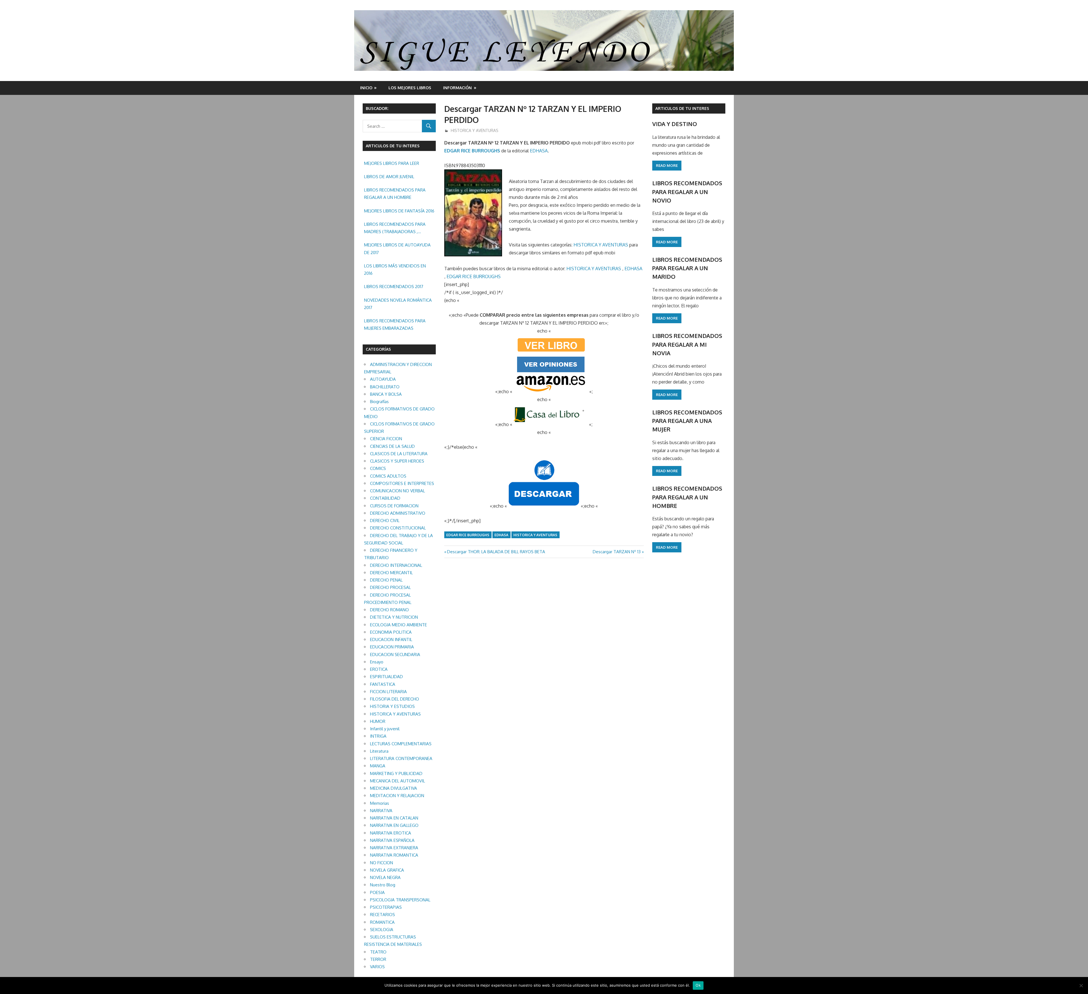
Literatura (379, 751)
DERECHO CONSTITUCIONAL (398, 528)
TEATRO (378, 952)
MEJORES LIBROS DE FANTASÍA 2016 (399, 211)
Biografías (379, 401)
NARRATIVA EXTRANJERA (394, 847)
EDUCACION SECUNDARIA (395, 654)
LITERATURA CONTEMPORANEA (401, 758)
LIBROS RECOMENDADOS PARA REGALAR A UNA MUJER (687, 420)
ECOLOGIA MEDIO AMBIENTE (398, 624)
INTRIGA (378, 736)
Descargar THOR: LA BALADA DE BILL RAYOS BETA (496, 551)
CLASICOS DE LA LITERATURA (399, 453)
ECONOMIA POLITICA (391, 632)
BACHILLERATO (385, 386)
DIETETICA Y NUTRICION (394, 617)
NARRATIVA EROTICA (390, 833)
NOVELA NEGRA (385, 877)
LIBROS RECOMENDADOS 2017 (393, 286)
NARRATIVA (381, 810)
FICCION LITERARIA (388, 691)
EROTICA (379, 669)
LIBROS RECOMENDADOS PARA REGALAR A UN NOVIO (687, 191)
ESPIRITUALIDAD (386, 676)
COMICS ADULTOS (388, 476)
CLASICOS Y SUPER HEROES (397, 461)
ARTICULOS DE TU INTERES (682, 108)
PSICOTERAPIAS (386, 907)
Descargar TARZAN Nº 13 (617, 551)
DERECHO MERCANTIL (391, 572)
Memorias (379, 803)
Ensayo (376, 662)
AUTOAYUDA (383, 379)
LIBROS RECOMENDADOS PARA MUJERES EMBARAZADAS (395, 324)
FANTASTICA (382, 684)
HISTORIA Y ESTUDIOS (392, 706)
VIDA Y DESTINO (674, 123)
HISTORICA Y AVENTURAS (474, 130)
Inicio (366, 87)
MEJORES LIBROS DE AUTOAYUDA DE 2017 (397, 248)
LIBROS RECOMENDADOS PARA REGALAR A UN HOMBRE (395, 193)
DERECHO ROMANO (389, 609)
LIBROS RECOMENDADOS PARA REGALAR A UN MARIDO (687, 268)
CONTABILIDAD (385, 498)
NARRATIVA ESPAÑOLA (392, 840)
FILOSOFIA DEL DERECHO (394, 699)
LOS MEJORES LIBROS (409, 87)
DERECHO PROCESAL (390, 587)
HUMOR (377, 721)
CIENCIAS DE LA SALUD (392, 446)
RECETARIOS (382, 914)
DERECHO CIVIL (385, 520)
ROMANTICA (382, 922)
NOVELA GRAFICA (387, 870)
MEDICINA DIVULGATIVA (393, 788)
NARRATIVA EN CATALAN (394, 818)
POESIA (377, 892)
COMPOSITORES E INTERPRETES (402, 483)
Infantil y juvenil (385, 728)
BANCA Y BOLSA (386, 394)
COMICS (378, 468)
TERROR (378, 959)
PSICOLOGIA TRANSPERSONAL (400, 900)
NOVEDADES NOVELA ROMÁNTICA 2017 (398, 303)
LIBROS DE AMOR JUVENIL (389, 176)
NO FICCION (381, 862)
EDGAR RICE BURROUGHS (472, 151)
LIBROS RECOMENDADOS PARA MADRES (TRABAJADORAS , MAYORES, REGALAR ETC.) (395, 229)
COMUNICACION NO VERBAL (397, 490)
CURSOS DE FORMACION (394, 505)
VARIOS (377, 966)
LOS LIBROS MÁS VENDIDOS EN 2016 (395, 269)
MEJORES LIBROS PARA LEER (391, 163)
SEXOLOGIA (381, 929)
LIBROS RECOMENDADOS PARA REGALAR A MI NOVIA (687, 344)
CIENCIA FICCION (386, 438)
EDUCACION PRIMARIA (392, 647)
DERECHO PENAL (386, 580)
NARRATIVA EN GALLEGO (394, 825)
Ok (698, 985)
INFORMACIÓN (457, 87)
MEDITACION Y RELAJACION (397, 795)
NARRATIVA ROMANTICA (394, 855)
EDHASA (539, 151)
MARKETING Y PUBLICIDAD (396, 773)
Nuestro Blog (382, 884)
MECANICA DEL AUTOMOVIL (397, 781)
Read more (667, 165)
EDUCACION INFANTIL (391, 639)
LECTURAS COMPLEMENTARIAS (401, 743)
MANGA (377, 766)
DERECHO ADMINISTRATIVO (397, 513)
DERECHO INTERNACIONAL (396, 565)
